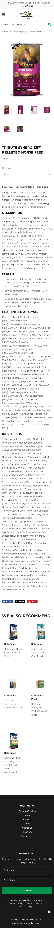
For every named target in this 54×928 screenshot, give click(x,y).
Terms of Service (34, 903)
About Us (27, 828)
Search (13, 900)
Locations (27, 832)
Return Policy (26, 906)
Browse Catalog (27, 811)
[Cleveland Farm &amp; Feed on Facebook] (49, 912)
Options (6, 168)
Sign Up (27, 890)
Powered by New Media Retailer (26, 923)
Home (5, 31)
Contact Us (27, 836)
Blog (27, 823)
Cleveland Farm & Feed (30, 920)
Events (27, 819)
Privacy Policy (17, 903)
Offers (27, 815)
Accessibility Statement (30, 900)
